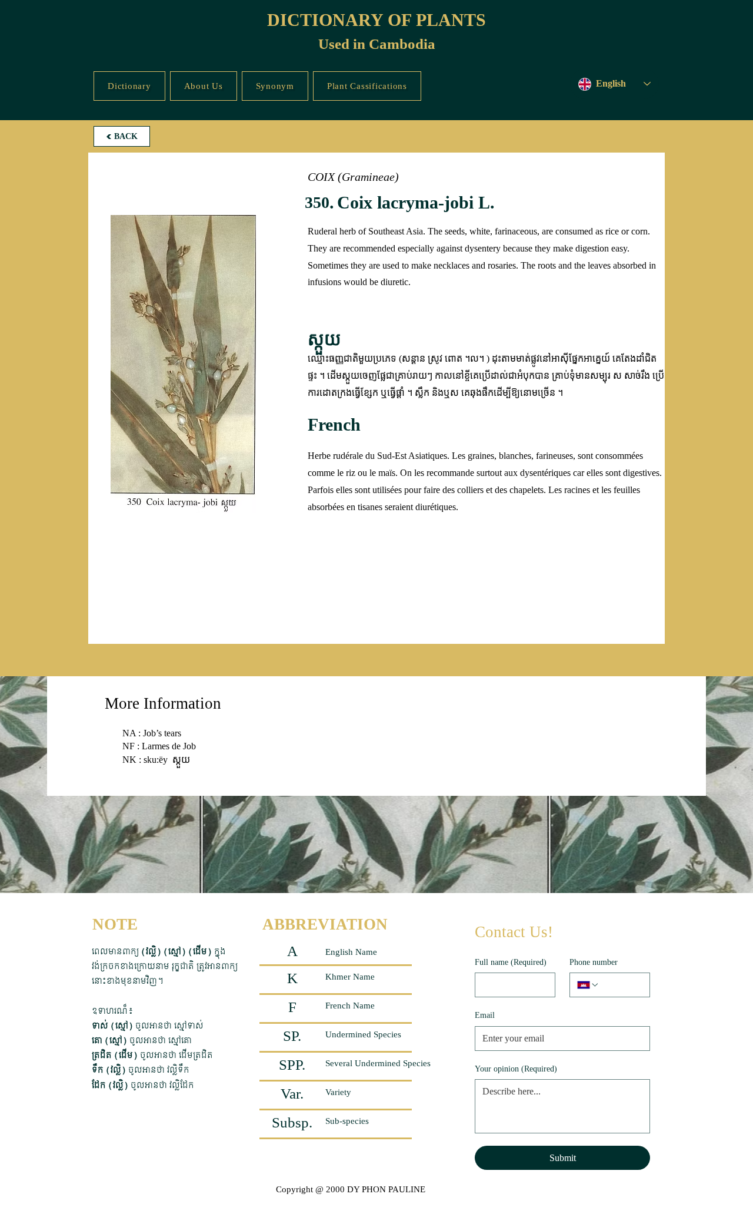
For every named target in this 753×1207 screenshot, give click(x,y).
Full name (511, 962)
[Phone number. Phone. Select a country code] (588, 985)
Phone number (593, 962)
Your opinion (516, 1068)
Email (485, 1015)
